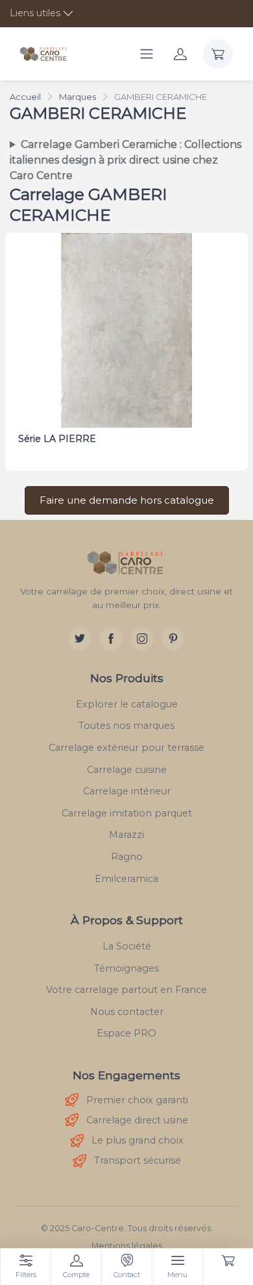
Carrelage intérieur (127, 791)
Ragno (127, 857)
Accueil (25, 97)
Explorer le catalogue (127, 704)
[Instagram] (142, 638)
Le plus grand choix (137, 1140)
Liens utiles (35, 13)
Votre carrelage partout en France (126, 990)
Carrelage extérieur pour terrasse (126, 747)
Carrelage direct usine (137, 1120)
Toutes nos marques (126, 725)
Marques (77, 97)
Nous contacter (126, 1012)
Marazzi (126, 834)
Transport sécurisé (137, 1160)
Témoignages (126, 968)
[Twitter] (79, 638)
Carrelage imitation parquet (127, 813)
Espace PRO (126, 1033)
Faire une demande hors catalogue (127, 500)
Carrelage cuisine (127, 770)
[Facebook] (111, 638)
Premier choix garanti (137, 1100)
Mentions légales (126, 1246)
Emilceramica (126, 879)
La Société (126, 946)
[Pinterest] (173, 638)
